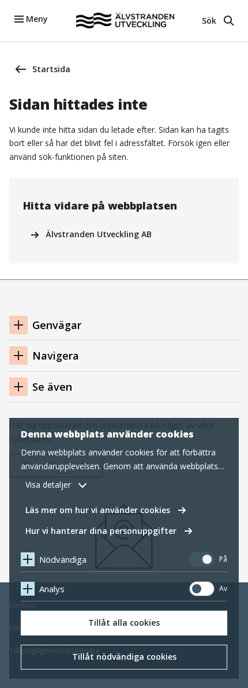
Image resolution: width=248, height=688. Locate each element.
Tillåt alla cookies (124, 622)
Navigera (55, 355)
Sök (209, 20)
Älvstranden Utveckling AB (99, 234)
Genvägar (56, 325)
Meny (37, 18)
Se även (52, 387)
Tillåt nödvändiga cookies (124, 656)
